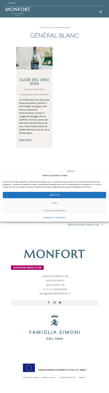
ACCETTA (54, 195)
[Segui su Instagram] (54, 302)
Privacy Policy (60, 217)
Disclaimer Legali (31, 378)
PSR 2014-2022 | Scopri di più (83, 224)
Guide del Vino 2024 (34, 81)
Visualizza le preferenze (54, 210)
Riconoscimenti (41, 94)
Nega (54, 203)
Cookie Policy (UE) (67, 378)
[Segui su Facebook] (49, 302)
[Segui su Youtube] (60, 302)
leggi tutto (25, 139)
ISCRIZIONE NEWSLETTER (27, 267)
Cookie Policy (48, 217)
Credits (82, 378)
